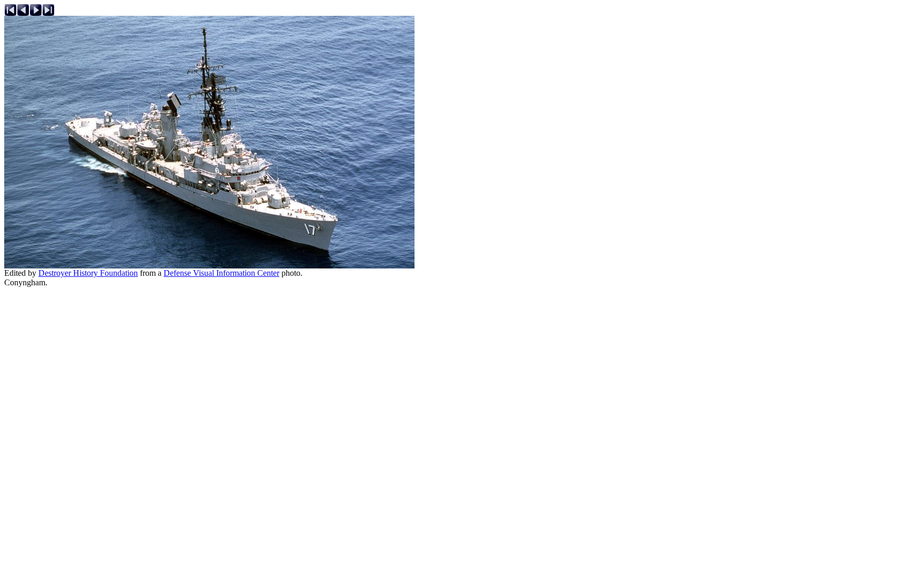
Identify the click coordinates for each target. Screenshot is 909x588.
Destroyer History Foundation (88, 272)
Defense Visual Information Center (221, 272)
